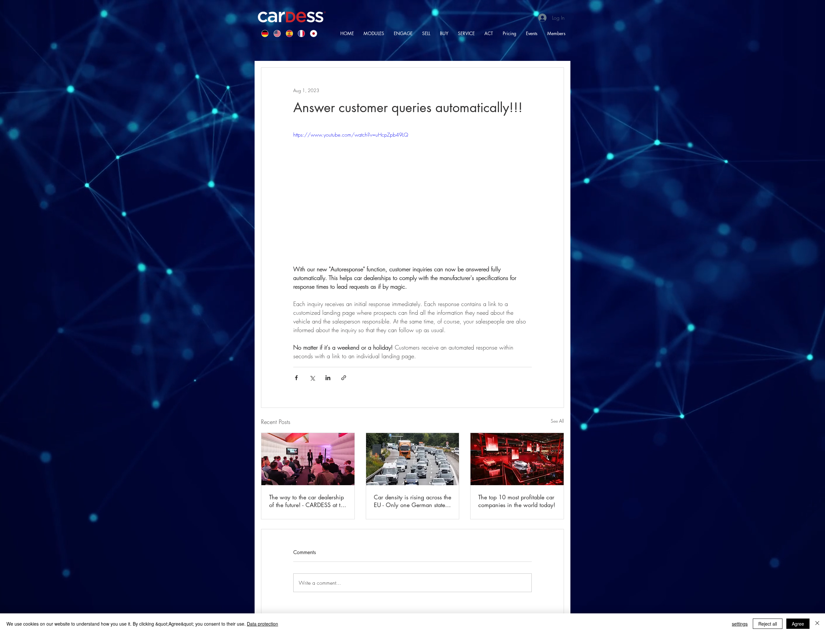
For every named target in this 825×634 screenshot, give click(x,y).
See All (557, 421)
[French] (299, 33)
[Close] (817, 624)
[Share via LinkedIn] (328, 378)
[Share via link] (344, 378)
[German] (263, 33)
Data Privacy (458, 584)
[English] (275, 33)
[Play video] (412, 198)
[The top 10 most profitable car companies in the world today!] (517, 459)
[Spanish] (287, 33)
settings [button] (740, 623)
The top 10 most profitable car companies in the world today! (516, 501)
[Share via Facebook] (296, 378)
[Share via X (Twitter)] (312, 378)
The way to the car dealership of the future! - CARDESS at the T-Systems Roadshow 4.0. (307, 501)
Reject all (767, 623)
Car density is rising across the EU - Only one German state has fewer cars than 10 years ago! (412, 501)
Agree (798, 623)
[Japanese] (311, 33)
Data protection (262, 623)
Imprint (436, 584)
